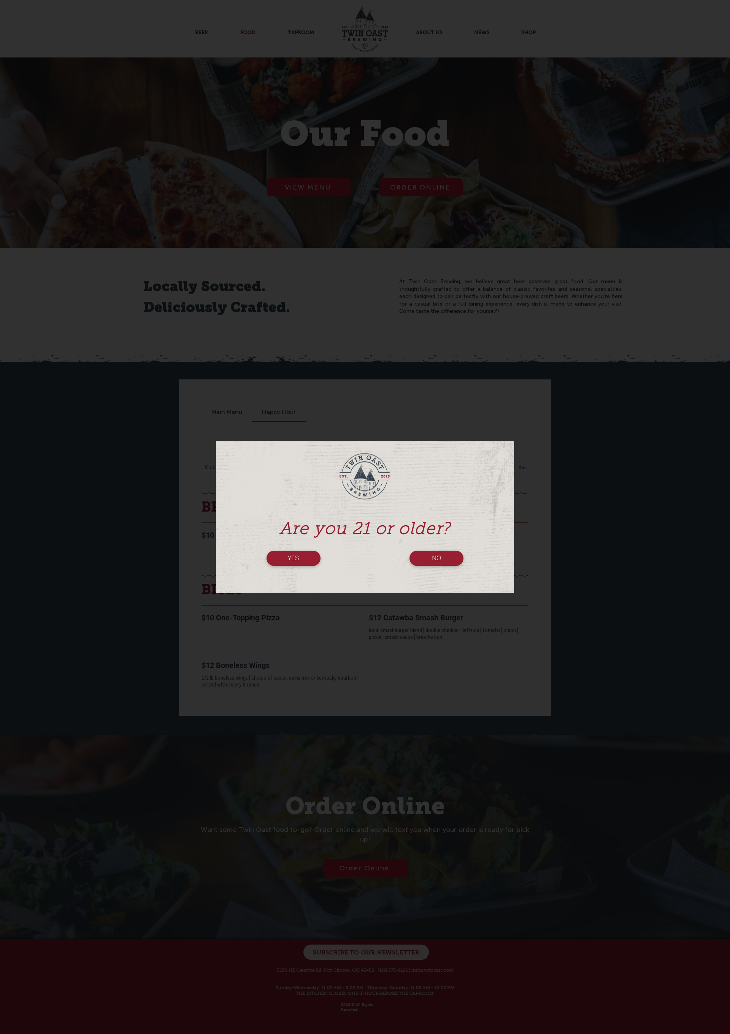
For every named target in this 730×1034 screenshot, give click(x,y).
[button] (294, 558)
